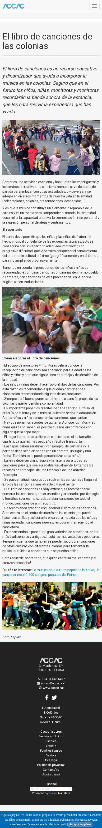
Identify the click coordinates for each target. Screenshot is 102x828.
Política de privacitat (51, 765)
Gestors (51, 755)
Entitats (51, 746)
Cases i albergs (51, 731)
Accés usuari (51, 774)
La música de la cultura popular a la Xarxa (63, 570)
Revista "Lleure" (51, 722)
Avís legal (51, 760)
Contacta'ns (51, 769)
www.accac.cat (53, 688)
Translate (64, 793)
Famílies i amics (51, 750)
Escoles (51, 741)
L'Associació (51, 708)
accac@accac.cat (53, 683)
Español (51, 784)
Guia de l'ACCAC (51, 717)
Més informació (57, 824)
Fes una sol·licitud (51, 736)
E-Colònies (51, 712)
